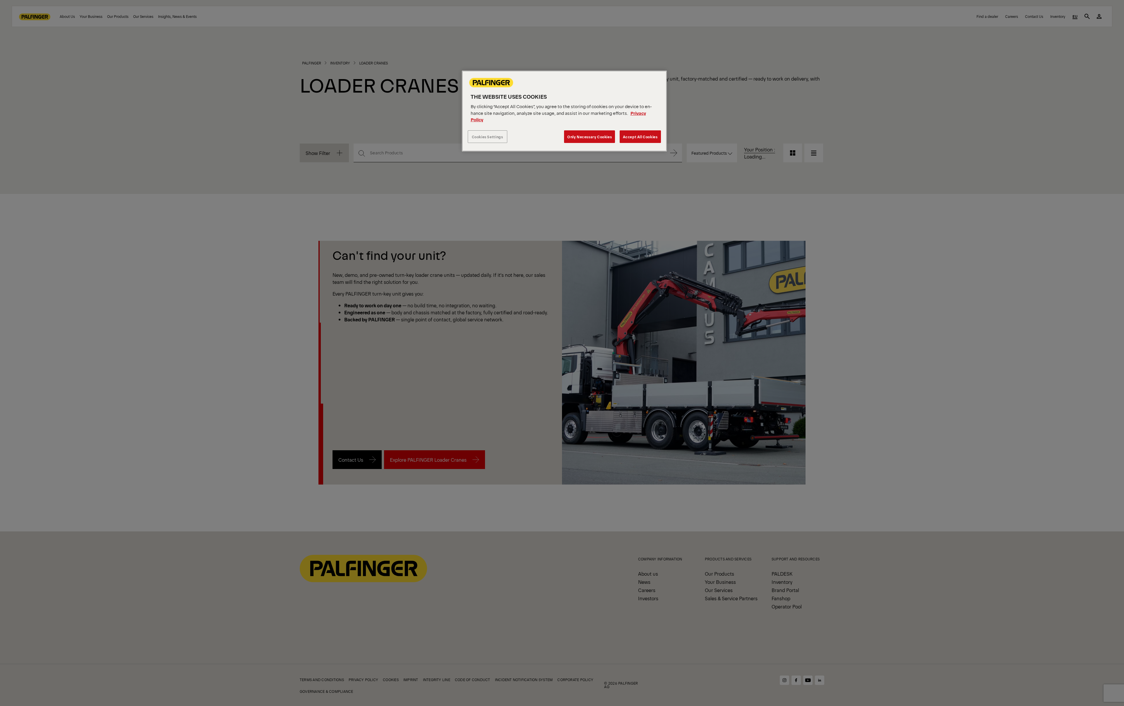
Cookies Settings (487, 136)
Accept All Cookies (640, 136)
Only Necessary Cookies (589, 136)
